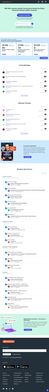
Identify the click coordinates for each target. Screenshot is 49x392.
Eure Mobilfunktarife (15, 235)
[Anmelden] (42, 2)
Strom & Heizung (12, 226)
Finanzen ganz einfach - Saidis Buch (17, 284)
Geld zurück (11, 214)
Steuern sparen (12, 201)
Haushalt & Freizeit (8, 221)
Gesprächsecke (12, 297)
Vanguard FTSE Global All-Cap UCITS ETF (20, 183)
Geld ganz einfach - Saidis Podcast (17, 290)
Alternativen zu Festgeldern (11, 128)
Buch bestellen (27, 156)
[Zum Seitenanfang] (47, 390)
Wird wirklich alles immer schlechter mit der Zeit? (16, 123)
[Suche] (38, 2)
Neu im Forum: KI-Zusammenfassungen (19, 306)
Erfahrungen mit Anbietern (15, 252)
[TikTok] (9, 388)
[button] (45, 173)
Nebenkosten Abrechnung (16, 196)
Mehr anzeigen (24, 95)
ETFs (12, 266)
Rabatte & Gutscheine (13, 265)
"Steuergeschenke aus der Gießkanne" (19, 203)
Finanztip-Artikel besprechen (15, 277)
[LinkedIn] (12, 388)
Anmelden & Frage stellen (24, 15)
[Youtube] (3, 388)
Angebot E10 (13, 241)
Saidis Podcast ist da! (15, 292)
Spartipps (10, 258)
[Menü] (45, 2)
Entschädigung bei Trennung (17, 209)
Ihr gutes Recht (12, 208)
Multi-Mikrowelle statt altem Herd (13, 119)
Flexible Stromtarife (15, 228)
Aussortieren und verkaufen (17, 260)
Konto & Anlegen (12, 182)
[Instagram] (6, 388)
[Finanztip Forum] (7, 2)
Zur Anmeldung (44, 57)
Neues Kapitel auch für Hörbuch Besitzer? (20, 285)
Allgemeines (11, 303)
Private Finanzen (7, 176)
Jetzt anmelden (28, 329)
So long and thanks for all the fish (13, 114)
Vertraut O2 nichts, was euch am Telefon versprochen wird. (23, 216)
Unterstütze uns (9, 341)
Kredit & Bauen (12, 188)
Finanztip (5, 272)
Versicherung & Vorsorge (14, 195)
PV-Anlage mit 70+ (10, 109)
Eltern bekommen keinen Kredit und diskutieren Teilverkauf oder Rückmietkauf (28, 190)
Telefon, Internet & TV (14, 233)
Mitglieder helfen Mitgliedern (10, 247)
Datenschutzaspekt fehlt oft (17, 279)
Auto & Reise (11, 240)
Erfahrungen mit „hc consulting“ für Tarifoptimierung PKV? (23, 253)
